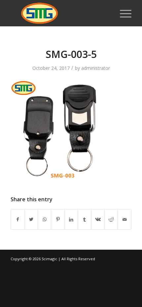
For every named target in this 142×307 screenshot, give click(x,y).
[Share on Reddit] (111, 219)
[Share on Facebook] (17, 219)
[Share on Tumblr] (84, 219)
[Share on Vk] (97, 219)
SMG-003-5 (71, 54)
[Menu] (122, 13)
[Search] (106, 13)
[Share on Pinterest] (57, 219)
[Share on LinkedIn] (71, 219)
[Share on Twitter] (31, 219)
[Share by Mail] (124, 219)
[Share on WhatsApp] (44, 219)
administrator (95, 68)
